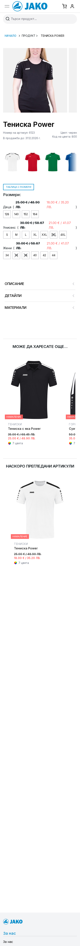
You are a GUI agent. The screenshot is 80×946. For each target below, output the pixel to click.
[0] (64, 6)
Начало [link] (10, 35)
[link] (31, 6)
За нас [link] (8, 942)
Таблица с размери (18, 186)
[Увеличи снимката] (35, 80)
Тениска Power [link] (52, 35)
